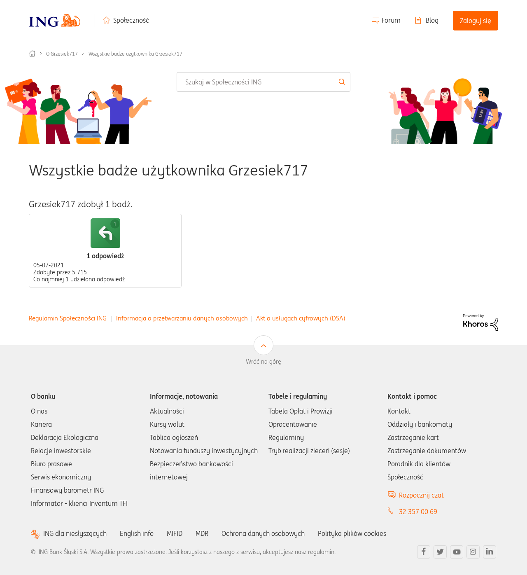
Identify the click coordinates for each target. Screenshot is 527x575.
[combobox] (263, 82)
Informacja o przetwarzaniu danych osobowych (182, 318)
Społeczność (131, 20)
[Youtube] (456, 552)
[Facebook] (423, 552)
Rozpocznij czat (421, 495)
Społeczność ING (32, 53)
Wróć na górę (263, 361)
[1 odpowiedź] (105, 233)
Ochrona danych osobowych (263, 533)
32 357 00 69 (418, 511)
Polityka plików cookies (352, 533)
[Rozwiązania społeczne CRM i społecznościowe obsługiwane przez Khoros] (480, 322)
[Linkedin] (489, 552)
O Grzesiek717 (62, 54)
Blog (432, 20)
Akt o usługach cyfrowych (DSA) (300, 318)
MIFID (174, 533)
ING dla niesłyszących (75, 534)
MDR (202, 533)
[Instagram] (473, 552)
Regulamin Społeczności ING (68, 318)
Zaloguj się (475, 20)
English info (137, 533)
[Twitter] (440, 552)
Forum (391, 20)
